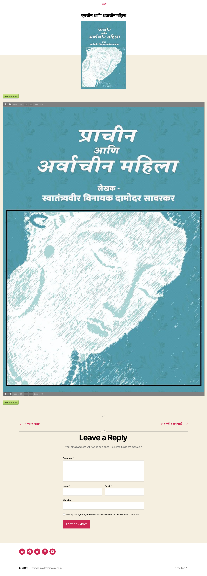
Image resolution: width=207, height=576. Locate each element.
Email (108, 486)
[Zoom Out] (26, 104)
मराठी (104, 4)
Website (67, 500)
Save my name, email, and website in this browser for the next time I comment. (102, 514)
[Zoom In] (31, 104)
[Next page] (10, 104)
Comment (68, 458)
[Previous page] (6, 104)
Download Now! (11, 96)
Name (66, 486)
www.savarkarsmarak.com (47, 568)
